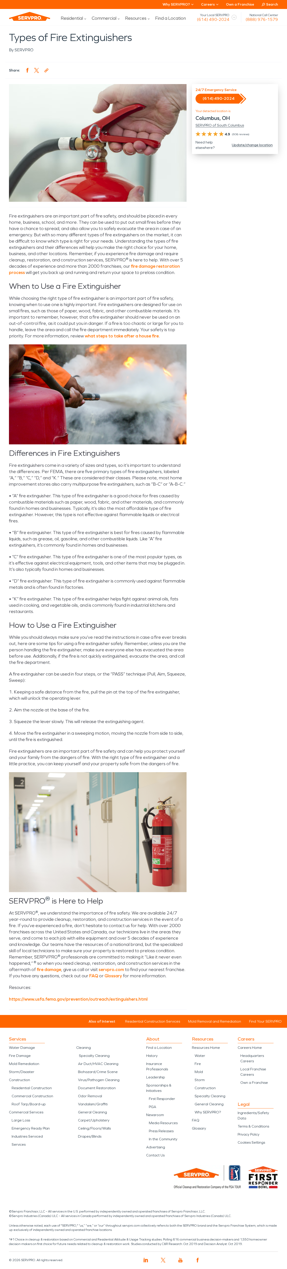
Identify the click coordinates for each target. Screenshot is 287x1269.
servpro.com (111, 969)
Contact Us (155, 1155)
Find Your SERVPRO (265, 1021)
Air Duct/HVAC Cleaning (98, 1064)
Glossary (113, 975)
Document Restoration (97, 1088)
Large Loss (21, 1120)
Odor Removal (90, 1096)
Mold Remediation (24, 1064)
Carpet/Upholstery (93, 1120)
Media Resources (163, 1123)
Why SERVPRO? (208, 1112)
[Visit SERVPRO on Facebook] (197, 1260)
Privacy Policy (248, 1134)
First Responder (162, 1099)
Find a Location (170, 18)
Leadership (155, 1077)
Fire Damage (20, 1056)
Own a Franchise (240, 4)
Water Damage (22, 1047)
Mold (199, 1072)
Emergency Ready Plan (31, 1128)
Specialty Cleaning (94, 1056)
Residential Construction (32, 1088)
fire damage (49, 969)
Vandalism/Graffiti (93, 1104)
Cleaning (83, 1047)
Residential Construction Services (152, 1021)
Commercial (104, 18)
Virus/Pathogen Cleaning (99, 1080)
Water (200, 1056)
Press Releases (161, 1131)
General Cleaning (92, 1112)
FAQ (93, 975)
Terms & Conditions (253, 1126)
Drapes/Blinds (89, 1136)
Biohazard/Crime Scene (98, 1072)
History (152, 1056)
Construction (19, 1080)
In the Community (163, 1139)
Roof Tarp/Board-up (29, 1104)
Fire (198, 1064)
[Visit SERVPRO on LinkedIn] (146, 1260)
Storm (200, 1080)
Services (19, 1144)
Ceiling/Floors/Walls (94, 1128)
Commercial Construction (32, 1096)
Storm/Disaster (21, 1072)
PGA (152, 1107)
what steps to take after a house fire (122, 336)
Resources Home (206, 1047)
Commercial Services (26, 1112)
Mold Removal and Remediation (214, 1021)
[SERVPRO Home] (29, 16)
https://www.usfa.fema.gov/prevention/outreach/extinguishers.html (78, 999)
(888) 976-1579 (262, 19)
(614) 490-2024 (213, 19)
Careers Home (250, 1047)
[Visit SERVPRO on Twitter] (163, 1260)
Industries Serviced (27, 1136)
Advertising (155, 1147)
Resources (135, 18)
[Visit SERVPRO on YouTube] (180, 1260)
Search (272, 4)
